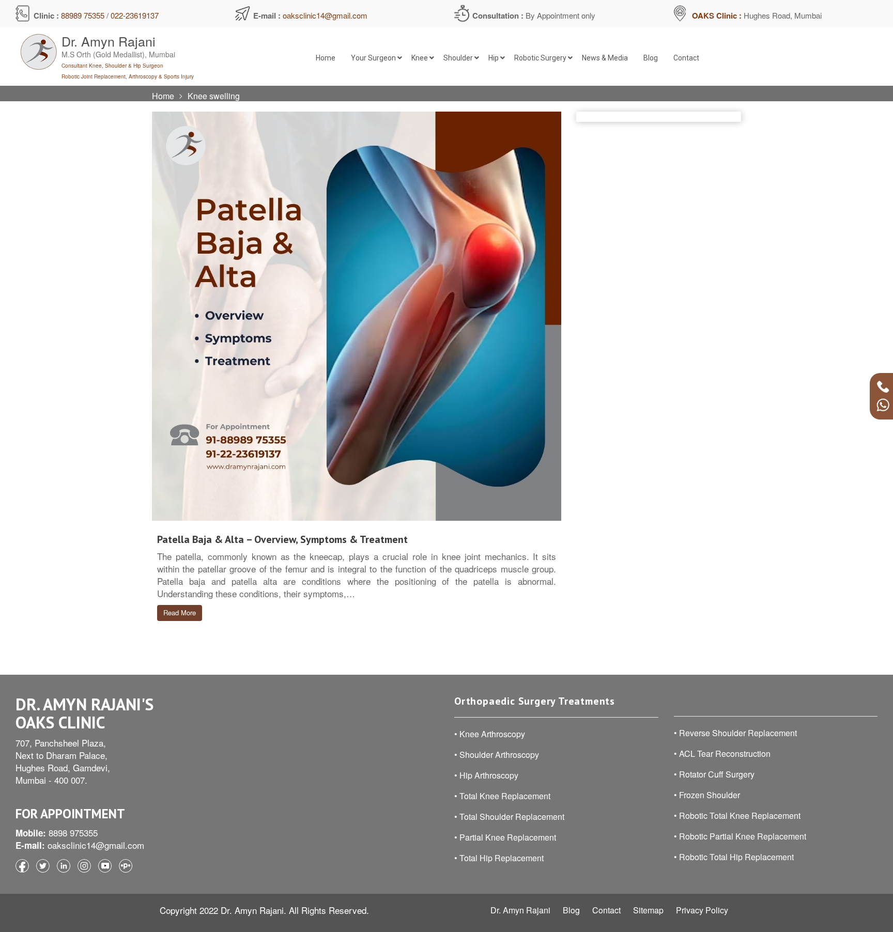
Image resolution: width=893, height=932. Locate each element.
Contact (606, 910)
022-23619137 (135, 15)
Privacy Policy (702, 910)
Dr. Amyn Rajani (520, 910)
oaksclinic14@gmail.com (325, 15)
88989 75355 (82, 15)
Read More (179, 612)
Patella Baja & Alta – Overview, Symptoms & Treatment (282, 539)
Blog (571, 910)
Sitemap (648, 910)
